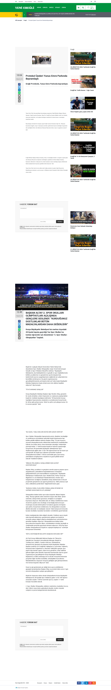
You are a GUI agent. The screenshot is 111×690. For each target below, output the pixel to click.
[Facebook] (19, 84)
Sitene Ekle (40, 1)
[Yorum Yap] (19, 101)
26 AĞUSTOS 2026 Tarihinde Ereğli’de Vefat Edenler (48, 14)
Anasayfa (39, 683)
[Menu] (78, 7)
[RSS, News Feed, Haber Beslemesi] (94, 682)
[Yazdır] (19, 98)
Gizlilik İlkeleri (57, 683)
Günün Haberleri (28, 1)
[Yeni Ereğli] (24, 7)
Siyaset (57, 7)
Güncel (45, 7)
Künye (39, 7)
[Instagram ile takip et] (90, 682)
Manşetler (21, 1)
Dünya (64, 7)
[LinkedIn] (19, 90)
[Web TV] (91, 1)
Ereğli (51, 7)
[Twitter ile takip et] (82, 682)
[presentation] (21, 15)
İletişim (50, 683)
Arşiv (35, 1)
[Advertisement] (8, 43)
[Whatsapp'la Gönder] (19, 92)
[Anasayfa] (16, 1)
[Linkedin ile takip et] (86, 682)
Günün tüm (90, 14)
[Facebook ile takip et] (79, 682)
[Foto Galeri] (95, 1)
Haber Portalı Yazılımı (23, 687)
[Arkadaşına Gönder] (19, 95)
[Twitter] (19, 87)
